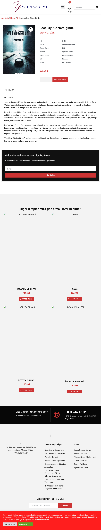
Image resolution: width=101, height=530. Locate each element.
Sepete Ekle (60, 79)
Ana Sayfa (5, 18)
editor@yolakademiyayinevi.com (29, 415)
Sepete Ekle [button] (26, 299)
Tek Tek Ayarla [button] (10, 524)
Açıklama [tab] (9, 90)
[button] (63, 7)
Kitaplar (13, 18)
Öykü (19, 18)
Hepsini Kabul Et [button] (25, 524)
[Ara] (97, 7)
